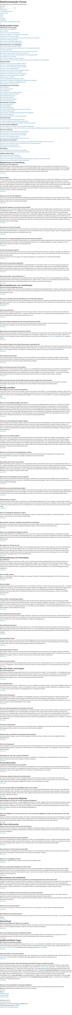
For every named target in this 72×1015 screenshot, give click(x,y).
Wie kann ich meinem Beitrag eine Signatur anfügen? (13, 67)
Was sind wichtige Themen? (7, 97)
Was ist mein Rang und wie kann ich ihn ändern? (12, 58)
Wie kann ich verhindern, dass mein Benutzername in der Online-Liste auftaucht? (20, 48)
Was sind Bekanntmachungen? (8, 95)
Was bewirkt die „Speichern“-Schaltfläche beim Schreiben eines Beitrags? (18, 80)
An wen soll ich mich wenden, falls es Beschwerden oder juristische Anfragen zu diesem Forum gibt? (25, 158)
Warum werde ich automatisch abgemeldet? (11, 41)
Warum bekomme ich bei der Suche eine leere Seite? (13, 135)
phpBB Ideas (3, 957)
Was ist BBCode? (4, 87)
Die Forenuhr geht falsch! (6, 50)
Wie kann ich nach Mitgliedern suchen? (10, 136)
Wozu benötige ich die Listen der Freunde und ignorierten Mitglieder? (17, 126)
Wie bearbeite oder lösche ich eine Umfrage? (11, 72)
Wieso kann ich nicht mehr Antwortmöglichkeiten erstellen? (14, 70)
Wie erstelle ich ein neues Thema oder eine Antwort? (13, 63)
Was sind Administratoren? (6, 104)
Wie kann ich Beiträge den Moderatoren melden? (12, 78)
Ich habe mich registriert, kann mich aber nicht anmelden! (14, 34)
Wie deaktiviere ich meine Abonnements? (10, 146)
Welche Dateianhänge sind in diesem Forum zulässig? (13, 150)
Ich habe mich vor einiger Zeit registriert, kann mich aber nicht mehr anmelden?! (20, 38)
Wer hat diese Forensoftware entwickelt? (10, 155)
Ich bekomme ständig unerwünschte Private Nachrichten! (14, 121)
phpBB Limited (52, 336)
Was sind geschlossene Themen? (8, 99)
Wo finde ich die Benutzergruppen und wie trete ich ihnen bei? (15, 109)
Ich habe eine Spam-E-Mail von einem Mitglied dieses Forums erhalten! (18, 123)
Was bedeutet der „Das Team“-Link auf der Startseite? (13, 116)
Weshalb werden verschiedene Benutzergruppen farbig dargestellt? (17, 112)
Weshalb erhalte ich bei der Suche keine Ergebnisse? (13, 133)
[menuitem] (6, 11)
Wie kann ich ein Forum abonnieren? (9, 145)
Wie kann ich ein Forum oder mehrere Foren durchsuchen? (14, 131)
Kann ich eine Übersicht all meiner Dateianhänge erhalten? (15, 152)
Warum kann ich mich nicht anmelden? (9, 36)
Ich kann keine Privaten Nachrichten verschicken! (12, 119)
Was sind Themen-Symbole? (7, 101)
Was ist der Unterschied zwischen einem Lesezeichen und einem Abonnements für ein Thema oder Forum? (27, 141)
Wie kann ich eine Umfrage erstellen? (9, 68)
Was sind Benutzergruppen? (7, 107)
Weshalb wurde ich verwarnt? (7, 77)
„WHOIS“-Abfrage (44, 967)
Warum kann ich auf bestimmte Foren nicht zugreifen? (13, 73)
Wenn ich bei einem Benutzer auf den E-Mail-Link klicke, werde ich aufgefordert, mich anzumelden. (24, 60)
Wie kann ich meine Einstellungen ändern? (10, 46)
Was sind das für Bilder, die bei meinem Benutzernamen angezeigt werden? (19, 55)
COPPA (15, 210)
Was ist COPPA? (4, 31)
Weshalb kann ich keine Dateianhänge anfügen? (12, 75)
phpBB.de (63, 336)
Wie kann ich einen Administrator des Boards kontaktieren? (14, 160)
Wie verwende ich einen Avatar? (8, 56)
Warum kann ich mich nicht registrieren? (10, 33)
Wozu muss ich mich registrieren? (8, 29)
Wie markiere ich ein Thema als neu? (9, 84)
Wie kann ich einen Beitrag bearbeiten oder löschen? (13, 65)
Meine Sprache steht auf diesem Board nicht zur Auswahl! (14, 53)
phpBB (8, 1003)
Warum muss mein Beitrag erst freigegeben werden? (13, 82)
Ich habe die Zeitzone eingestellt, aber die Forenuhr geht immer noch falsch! (19, 51)
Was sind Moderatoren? (6, 106)
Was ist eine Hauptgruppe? (7, 114)
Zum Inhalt (2, 6)
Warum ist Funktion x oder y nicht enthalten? (11, 157)
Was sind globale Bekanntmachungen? (10, 94)
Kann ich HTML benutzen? (6, 89)
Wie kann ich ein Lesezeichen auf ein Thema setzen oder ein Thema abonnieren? (20, 143)
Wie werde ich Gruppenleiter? (7, 111)
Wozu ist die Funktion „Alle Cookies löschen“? (11, 43)
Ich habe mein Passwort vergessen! (9, 39)
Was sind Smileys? (4, 90)
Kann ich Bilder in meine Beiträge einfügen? (11, 92)
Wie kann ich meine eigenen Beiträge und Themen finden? (14, 138)
